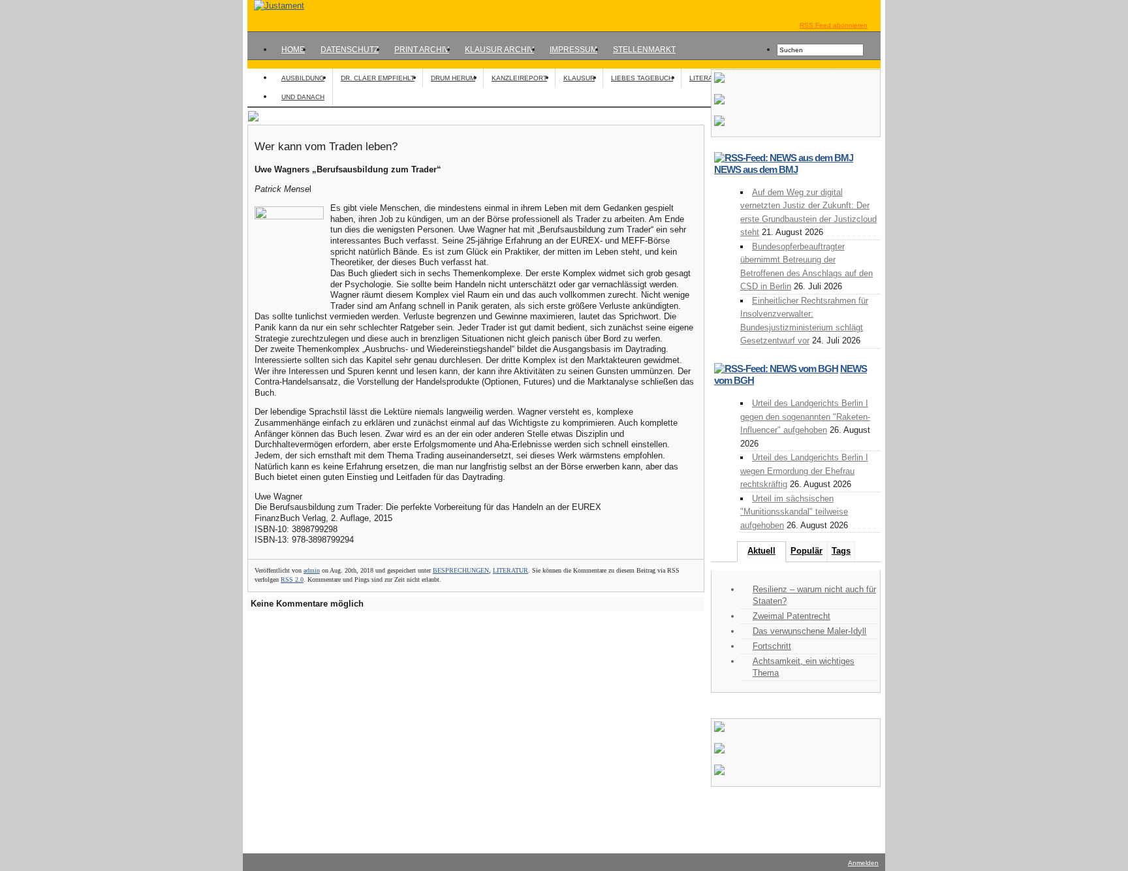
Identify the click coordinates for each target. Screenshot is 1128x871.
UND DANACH (302, 97)
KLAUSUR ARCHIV (499, 50)
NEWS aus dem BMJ (756, 169)
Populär (806, 551)
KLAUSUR (579, 78)
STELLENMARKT (644, 50)
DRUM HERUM (453, 78)
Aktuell (761, 551)
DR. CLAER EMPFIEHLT (378, 78)
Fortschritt (772, 646)
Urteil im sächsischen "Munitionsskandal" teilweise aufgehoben (794, 512)
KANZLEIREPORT (519, 78)
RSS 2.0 (292, 579)
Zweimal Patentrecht (791, 616)
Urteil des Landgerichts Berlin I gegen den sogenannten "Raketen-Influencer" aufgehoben (805, 416)
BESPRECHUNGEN (461, 570)
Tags (841, 551)
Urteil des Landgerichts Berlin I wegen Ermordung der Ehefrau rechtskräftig (804, 470)
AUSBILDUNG (302, 78)
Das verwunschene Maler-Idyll (809, 631)
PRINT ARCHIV (421, 50)
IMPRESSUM (573, 50)
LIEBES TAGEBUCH (642, 78)
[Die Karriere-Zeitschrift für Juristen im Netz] (275, 5)
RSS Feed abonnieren (834, 25)
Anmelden (863, 862)
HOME (293, 50)
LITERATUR (707, 78)
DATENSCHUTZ (350, 50)
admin (312, 570)
